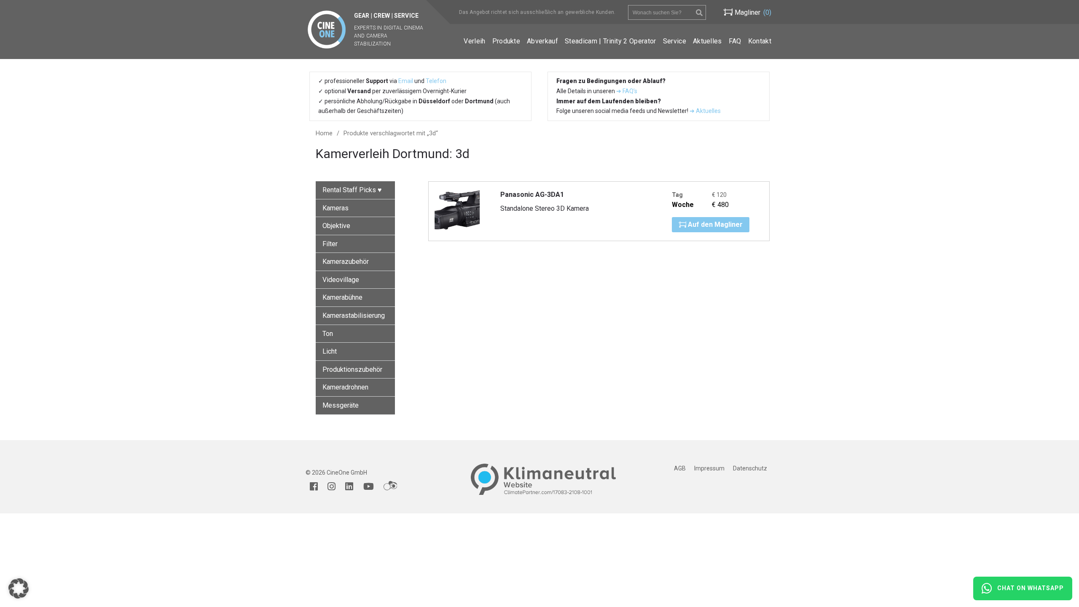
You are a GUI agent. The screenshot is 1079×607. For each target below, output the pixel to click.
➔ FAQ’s (626, 91)
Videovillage (340, 280)
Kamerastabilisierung (353, 316)
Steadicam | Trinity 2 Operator (610, 41)
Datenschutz (750, 468)
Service (674, 41)
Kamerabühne (342, 297)
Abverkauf (542, 41)
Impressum (709, 468)
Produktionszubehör (352, 369)
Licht (329, 351)
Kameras (335, 208)
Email (405, 81)
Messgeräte (340, 405)
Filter (330, 244)
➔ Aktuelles (704, 110)
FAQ (735, 41)
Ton (327, 334)
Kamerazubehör (345, 262)
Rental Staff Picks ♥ (352, 190)
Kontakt (759, 41)
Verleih (474, 41)
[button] (18, 588)
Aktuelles (707, 41)
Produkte (506, 41)
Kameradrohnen (345, 387)
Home (324, 133)
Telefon (436, 81)
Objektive (336, 226)
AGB (680, 468)
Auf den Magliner (714, 224)
